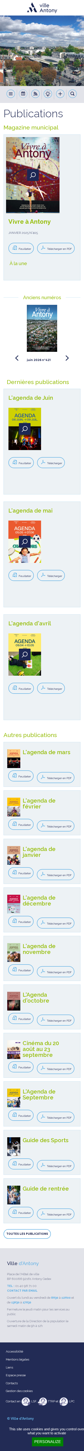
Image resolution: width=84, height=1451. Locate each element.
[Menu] (11, 94)
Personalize (47, 1442)
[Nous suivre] (35, 94)
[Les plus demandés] (60, 94)
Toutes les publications (27, 1233)
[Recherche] (72, 94)
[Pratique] (48, 94)
